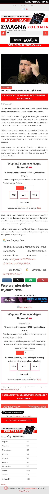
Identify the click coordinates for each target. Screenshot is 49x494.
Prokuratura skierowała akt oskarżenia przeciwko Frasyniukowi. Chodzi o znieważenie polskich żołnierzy (37, 406)
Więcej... (3, 484)
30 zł (14, 194)
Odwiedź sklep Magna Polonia (24, 40)
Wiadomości (6, 88)
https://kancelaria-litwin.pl (10, 389)
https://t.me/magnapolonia (22, 416)
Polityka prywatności (30, 488)
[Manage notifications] (6, 488)
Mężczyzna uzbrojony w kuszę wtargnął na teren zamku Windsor (11, 406)
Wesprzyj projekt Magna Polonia (24, 45)
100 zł (34, 194)
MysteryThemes (24, 491)
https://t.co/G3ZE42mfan (23, 259)
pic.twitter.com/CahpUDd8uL (16, 263)
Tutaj (39, 207)
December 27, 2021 (12, 274)
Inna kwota (24, 202)
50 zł (24, 194)
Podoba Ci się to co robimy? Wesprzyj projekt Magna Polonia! (24, 97)
